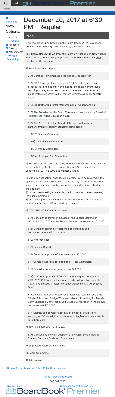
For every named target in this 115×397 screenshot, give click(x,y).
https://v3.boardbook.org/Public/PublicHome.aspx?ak (36, 368)
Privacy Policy (14, 385)
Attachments (16, 51)
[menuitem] (5, 3)
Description (15, 48)
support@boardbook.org (57, 376)
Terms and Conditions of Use (76, 385)
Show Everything (13, 39)
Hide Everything (13, 57)
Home (7, 8)
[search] (5, 3)
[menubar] (48, 3)
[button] (16, 3)
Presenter (14, 44)
